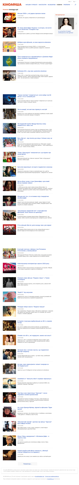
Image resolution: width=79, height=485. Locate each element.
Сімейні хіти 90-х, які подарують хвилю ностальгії (34, 335)
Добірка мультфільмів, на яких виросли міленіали (34, 42)
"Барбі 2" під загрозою (25, 292)
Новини (59, 4)
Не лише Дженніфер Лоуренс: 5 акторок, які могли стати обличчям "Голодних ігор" (34, 28)
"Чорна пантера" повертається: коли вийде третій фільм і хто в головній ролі (34, 95)
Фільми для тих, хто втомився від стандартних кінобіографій (33, 197)
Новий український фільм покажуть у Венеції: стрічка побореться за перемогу (33, 451)
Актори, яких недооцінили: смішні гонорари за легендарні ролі (33, 365)
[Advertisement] (28, 87)
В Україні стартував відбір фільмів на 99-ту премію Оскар (35, 321)
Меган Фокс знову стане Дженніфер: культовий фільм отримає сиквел (33, 182)
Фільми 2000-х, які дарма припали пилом (31, 13)
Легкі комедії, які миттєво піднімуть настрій (32, 109)
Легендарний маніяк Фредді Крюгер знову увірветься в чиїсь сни (32, 124)
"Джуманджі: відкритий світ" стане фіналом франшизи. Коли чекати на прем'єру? (32, 211)
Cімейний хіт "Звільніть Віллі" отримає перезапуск (34, 378)
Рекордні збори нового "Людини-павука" (31, 306)
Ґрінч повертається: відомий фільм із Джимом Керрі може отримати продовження (35, 57)
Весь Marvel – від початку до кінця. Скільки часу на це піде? (35, 139)
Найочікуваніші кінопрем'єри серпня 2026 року (33, 263)
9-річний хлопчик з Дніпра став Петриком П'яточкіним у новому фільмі (32, 249)
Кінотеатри (42, 4)
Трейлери (66, 4)
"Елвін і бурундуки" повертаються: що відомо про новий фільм (34, 153)
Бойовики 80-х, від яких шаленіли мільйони (32, 71)
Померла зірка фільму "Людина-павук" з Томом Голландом (34, 278)
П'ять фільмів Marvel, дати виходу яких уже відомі (34, 225)
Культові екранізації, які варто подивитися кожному (35, 167)
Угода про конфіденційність (52, 476)
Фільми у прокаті (31, 4)
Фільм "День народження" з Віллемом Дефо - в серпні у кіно (33, 437)
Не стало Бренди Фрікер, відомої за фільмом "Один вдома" (35, 408)
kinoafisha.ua (50, 479)
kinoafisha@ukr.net (39, 476)
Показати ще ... (27, 463)
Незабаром (51, 4)
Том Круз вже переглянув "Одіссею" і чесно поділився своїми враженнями (32, 393)
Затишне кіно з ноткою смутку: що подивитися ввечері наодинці (33, 350)
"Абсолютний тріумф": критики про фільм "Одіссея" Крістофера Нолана (35, 422)
